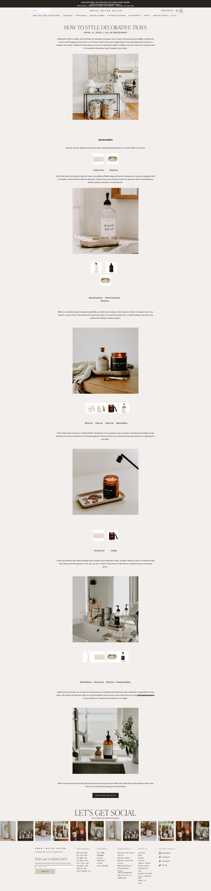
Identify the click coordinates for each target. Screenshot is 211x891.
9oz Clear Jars (81, 855)
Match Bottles (121, 423)
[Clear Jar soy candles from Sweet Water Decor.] (101, 413)
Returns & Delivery (145, 873)
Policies (141, 860)
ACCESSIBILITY (143, 868)
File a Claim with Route (145, 877)
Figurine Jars (81, 868)
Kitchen (99, 858)
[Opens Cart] (181, 11)
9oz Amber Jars (81, 858)
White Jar (89, 423)
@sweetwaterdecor (146, 695)
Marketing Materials (125, 866)
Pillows (99, 863)
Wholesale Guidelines (125, 860)
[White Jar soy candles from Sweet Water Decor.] (90, 413)
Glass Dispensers (96, 298)
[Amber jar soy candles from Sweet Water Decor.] (112, 413)
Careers (141, 858)
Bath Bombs (101, 853)
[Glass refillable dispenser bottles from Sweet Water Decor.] (96, 272)
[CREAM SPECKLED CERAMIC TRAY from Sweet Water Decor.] (98, 164)
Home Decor (101, 860)
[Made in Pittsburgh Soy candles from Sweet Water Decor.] (112, 540)
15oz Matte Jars (82, 866)
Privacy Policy (143, 866)
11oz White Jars (82, 860)
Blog (139, 883)
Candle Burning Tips (83, 871)
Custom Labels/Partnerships (125, 871)
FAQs (139, 871)
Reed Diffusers (86, 682)
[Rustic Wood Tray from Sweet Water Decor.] (112, 164)
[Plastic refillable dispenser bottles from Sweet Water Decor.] (111, 272)
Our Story (141, 853)
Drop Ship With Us (124, 875)
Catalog (120, 863)
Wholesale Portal (124, 858)
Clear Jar (99, 423)
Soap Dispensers (102, 866)
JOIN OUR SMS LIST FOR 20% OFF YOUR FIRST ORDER (105, 2)
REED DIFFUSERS (81, 853)
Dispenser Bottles (123, 682)
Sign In (120, 855)
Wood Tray (114, 170)
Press (140, 855)
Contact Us (142, 880)
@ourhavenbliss (105, 140)
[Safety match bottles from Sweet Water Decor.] (124, 413)
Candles (114, 550)
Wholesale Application (126, 853)
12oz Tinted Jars (82, 863)
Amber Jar (109, 423)
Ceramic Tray (98, 170)
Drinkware (100, 855)
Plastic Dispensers (112, 298)
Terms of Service (144, 863)
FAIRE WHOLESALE (123, 868)
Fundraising (122, 878)
